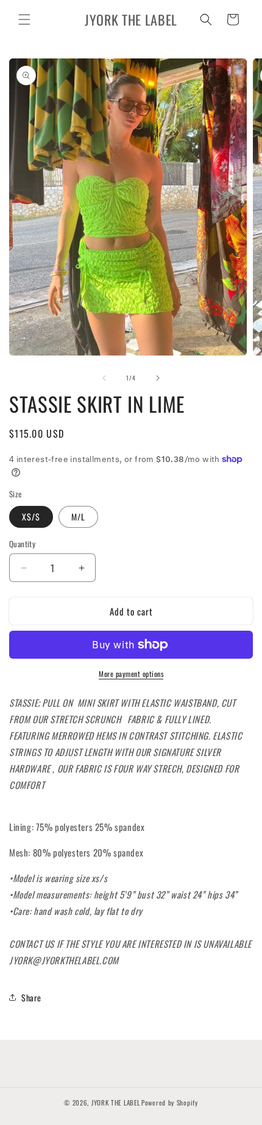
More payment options (131, 673)
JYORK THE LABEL (115, 1102)
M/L (78, 516)
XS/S (31, 516)
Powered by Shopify (169, 1102)
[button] (24, 19)
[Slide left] (104, 378)
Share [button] (31, 997)
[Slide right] (157, 378)
